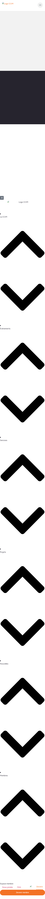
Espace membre (6, 884)
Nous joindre (7, 887)
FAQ (19, 887)
